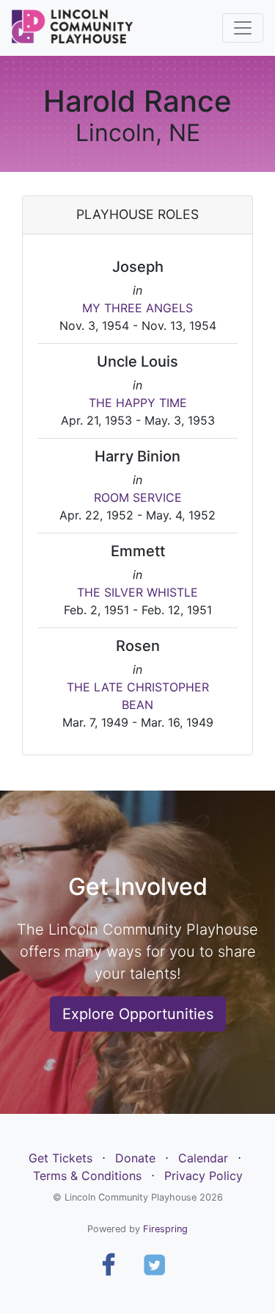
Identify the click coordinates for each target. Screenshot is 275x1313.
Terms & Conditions (87, 1175)
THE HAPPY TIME (138, 402)
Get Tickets (60, 1158)
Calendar (203, 1158)
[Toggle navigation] (242, 28)
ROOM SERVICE (138, 497)
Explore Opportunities (137, 1014)
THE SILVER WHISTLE (137, 592)
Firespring (165, 1228)
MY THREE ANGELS (137, 308)
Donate (135, 1158)
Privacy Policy (203, 1175)
